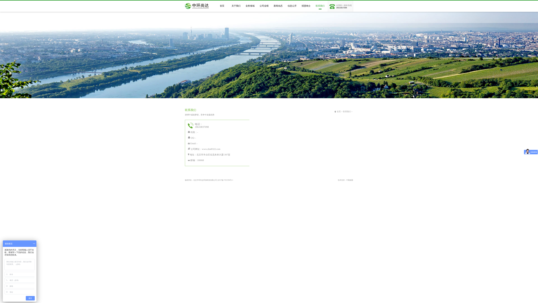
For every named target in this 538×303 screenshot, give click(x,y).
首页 (222, 6)
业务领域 (250, 6)
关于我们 (236, 6)
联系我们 (320, 6)
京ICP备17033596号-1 (225, 180)
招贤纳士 (306, 6)
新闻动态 (278, 6)
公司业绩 (264, 6)
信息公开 (292, 6)
